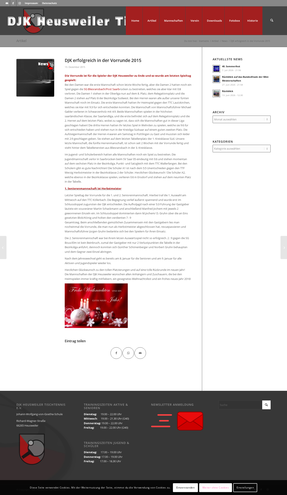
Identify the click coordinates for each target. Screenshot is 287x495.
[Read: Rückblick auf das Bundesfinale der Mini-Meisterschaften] (216, 79)
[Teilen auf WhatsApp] (128, 353)
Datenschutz (49, 3)
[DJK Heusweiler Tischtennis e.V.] (115, 21)
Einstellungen (245, 487)
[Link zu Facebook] (13, 3)
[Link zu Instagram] (19, 3)
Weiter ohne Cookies (215, 487)
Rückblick (227, 91)
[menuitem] (31, 3)
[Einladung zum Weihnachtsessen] (3, 247)
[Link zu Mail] (7, 3)
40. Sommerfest (231, 66)
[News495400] (35, 78)
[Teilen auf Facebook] (116, 353)
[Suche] (271, 21)
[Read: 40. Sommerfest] (216, 68)
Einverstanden (185, 487)
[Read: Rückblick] (216, 93)
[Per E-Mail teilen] (140, 353)
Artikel (21, 40)
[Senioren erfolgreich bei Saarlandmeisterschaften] (283, 247)
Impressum (31, 3)
